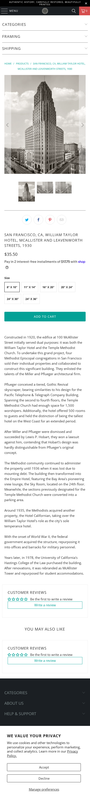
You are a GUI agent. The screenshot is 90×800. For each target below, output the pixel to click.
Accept (44, 767)
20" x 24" (67, 287)
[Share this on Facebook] (38, 220)
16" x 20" (48, 287)
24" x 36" (31, 299)
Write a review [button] (45, 605)
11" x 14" (30, 287)
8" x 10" (12, 287)
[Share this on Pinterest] (50, 220)
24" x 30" (13, 299)
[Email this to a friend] (61, 220)
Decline (44, 778)
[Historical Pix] (45, 11)
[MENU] (2, 11)
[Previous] (7, 125)
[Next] (82, 125)
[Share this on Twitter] (27, 220)
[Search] (74, 11)
